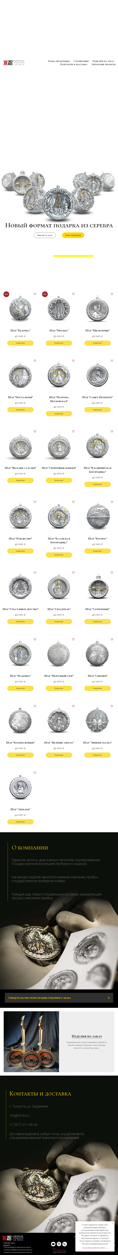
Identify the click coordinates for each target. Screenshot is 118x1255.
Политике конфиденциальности (94, 1244)
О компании (81, 61)
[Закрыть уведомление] (113, 1223)
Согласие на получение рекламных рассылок (18, 1252)
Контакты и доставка (73, 64)
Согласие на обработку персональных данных (18, 1250)
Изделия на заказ (103, 61)
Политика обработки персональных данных (17, 1247)
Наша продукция (59, 61)
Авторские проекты (103, 64)
